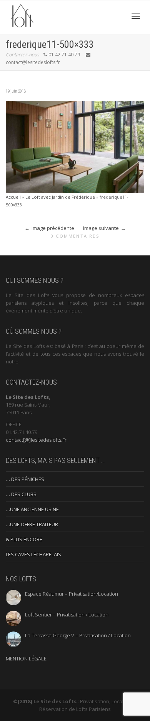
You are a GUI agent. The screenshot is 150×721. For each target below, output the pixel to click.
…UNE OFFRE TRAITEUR (32, 524)
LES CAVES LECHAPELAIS (33, 554)
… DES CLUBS (21, 494)
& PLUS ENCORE (24, 539)
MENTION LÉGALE (26, 658)
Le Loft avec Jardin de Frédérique (60, 197)
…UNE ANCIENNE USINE (32, 509)
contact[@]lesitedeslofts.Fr (36, 439)
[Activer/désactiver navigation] (135, 16)
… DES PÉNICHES (25, 479)
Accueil (13, 197)
